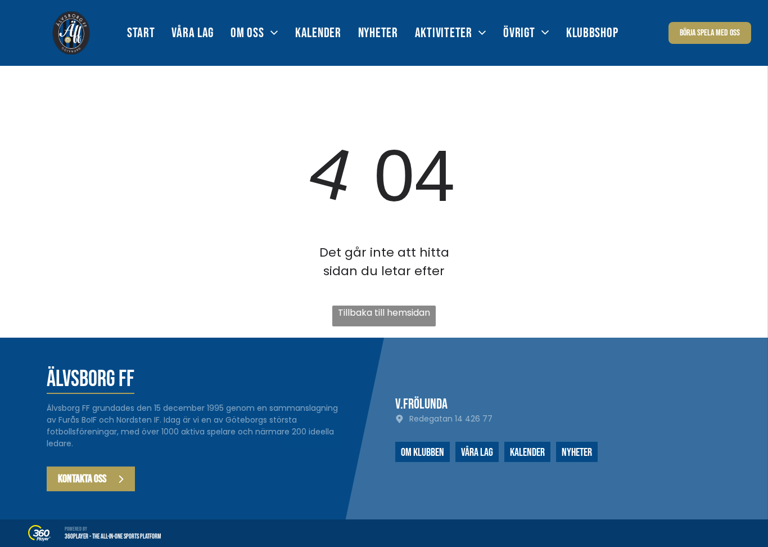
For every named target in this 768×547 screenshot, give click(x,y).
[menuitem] (149, 33)
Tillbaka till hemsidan (384, 312)
